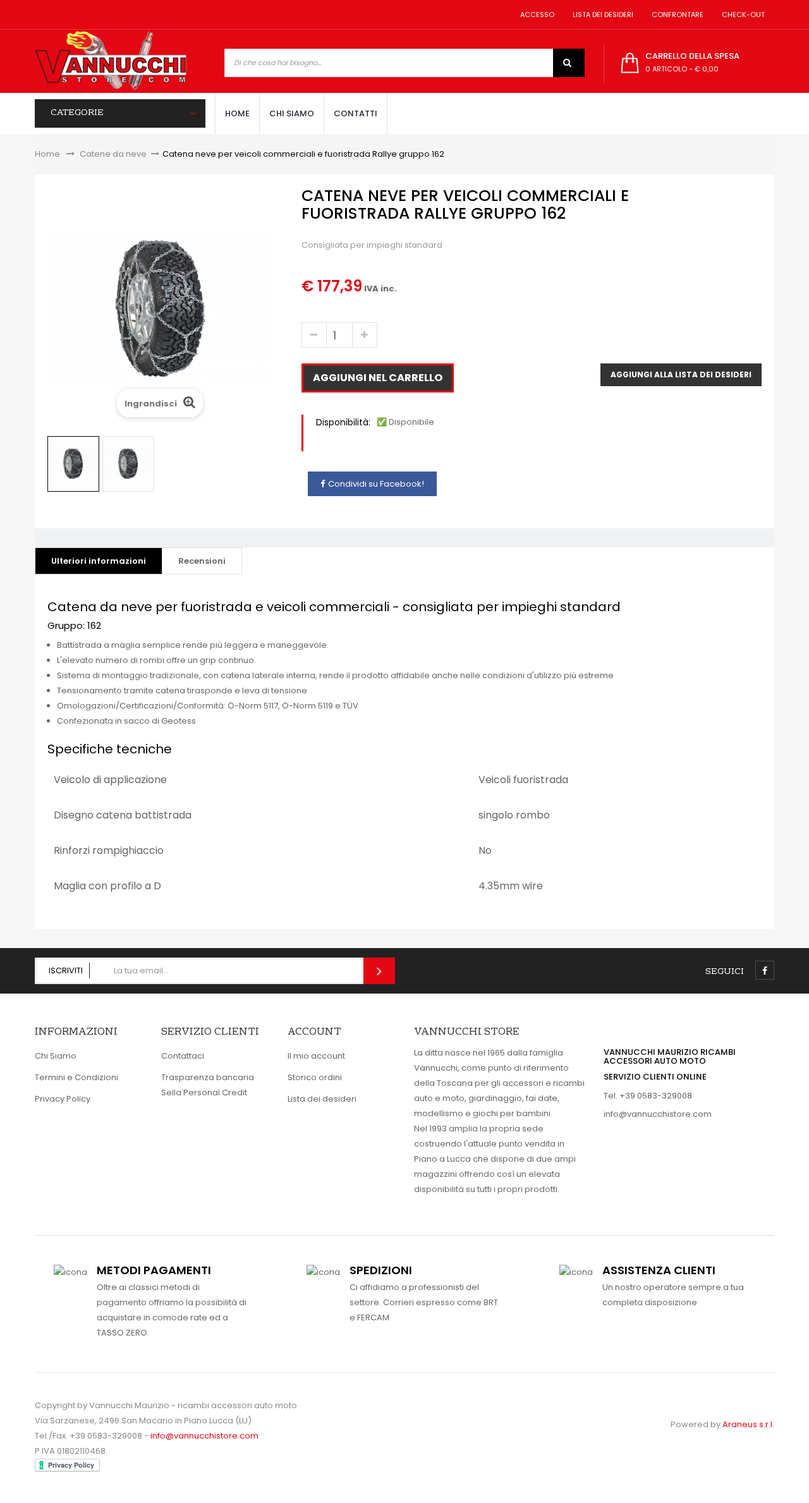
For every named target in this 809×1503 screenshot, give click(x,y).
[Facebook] (764, 970)
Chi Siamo (55, 1056)
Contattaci (182, 1056)
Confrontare (675, 14)
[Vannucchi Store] (110, 61)
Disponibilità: (343, 422)
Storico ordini (315, 1077)
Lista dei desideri (601, 14)
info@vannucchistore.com (658, 1114)
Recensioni (202, 561)
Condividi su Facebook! (376, 484)
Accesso (535, 14)
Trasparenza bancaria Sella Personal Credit (207, 1084)
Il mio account (316, 1056)
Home (47, 154)
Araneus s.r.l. (748, 1424)
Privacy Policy (62, 1099)
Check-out (741, 14)
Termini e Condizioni (76, 1077)
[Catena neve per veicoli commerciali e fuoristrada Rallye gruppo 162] (73, 464)
